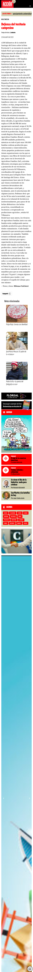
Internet (12, 523)
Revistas (6, 516)
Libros (5, 523)
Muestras (14, 520)
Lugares (21, 520)
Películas (6, 520)
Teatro (19, 513)
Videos (5, 513)
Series (25, 513)
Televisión (12, 513)
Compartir (5, 294)
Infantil (19, 523)
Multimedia (5, 19)
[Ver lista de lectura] (30, 969)
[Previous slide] (3, 798)
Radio (20, 516)
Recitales (13, 516)
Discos (25, 523)
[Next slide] (29, 798)
